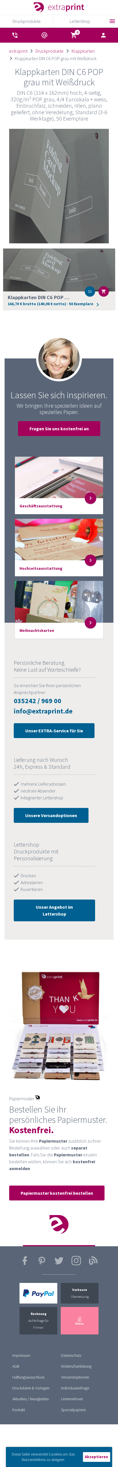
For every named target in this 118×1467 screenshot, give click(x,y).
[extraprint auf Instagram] (76, 1264)
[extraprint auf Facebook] (24, 1264)
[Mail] (44, 35)
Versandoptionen (75, 1377)
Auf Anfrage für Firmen (38, 1321)
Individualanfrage (75, 1388)
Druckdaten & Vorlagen (31, 1388)
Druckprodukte (50, 51)
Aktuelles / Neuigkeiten (30, 1398)
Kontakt (18, 1409)
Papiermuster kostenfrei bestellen (57, 1193)
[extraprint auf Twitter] (59, 1264)
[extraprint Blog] (93, 1264)
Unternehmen (72, 1398)
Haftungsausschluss (28, 1377)
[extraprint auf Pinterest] (42, 1264)
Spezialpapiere (73, 1409)
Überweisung (80, 1293)
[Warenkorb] (74, 35)
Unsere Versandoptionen (51, 815)
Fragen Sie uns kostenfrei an (59, 428)
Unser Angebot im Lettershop (54, 910)
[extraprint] (59, 7)
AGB (15, 1366)
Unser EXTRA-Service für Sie (54, 731)
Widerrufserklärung (76, 1366)
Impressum (21, 1355)
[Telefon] (15, 35)
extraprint (18, 51)
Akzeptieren (96, 1456)
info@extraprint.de (43, 711)
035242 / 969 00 (37, 700)
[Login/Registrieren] (103, 35)
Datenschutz (71, 1355)
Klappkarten (83, 51)
